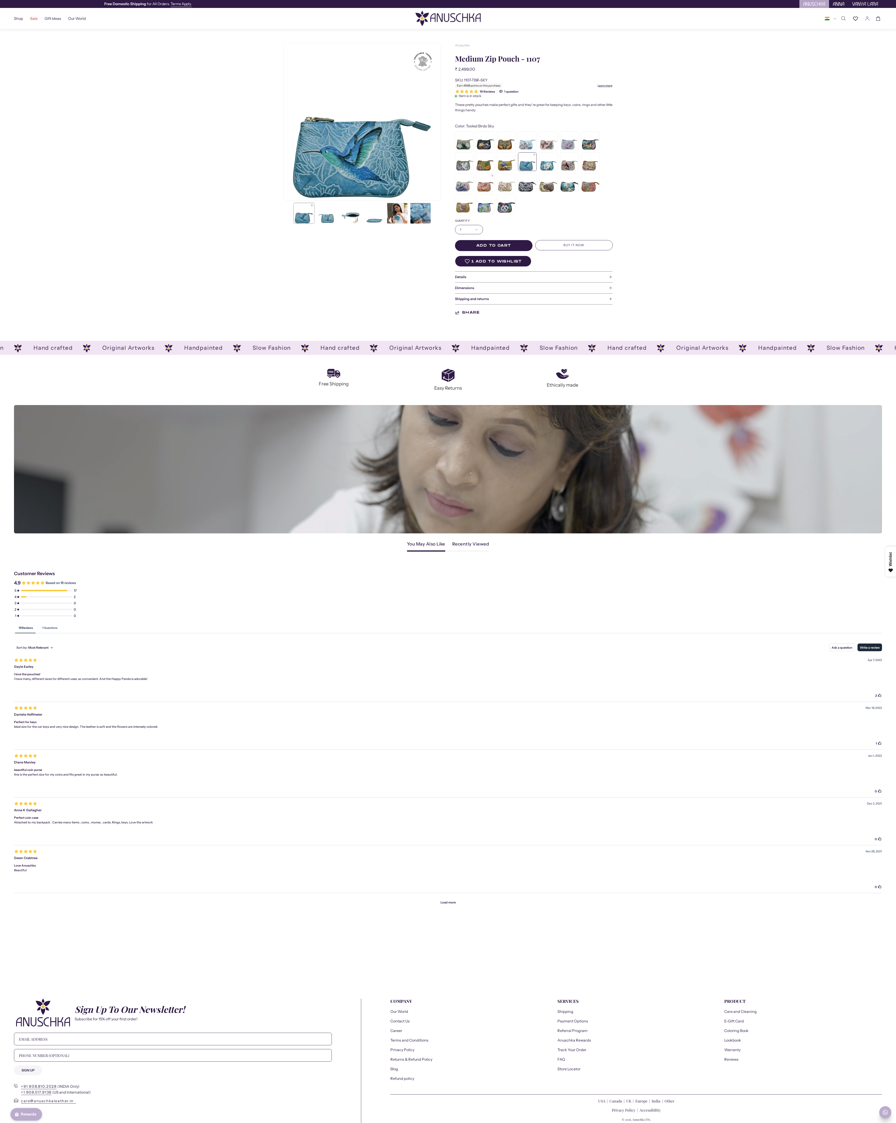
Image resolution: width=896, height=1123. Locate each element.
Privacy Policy (402, 1049)
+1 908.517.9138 (36, 1092)
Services (568, 1001)
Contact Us (400, 1021)
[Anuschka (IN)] (448, 18)
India (656, 1101)
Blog (394, 1069)
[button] (53, 18)
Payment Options (572, 1021)
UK (628, 1101)
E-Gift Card (734, 1021)
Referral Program (572, 1030)
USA (602, 1101)
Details (460, 277)
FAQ (561, 1059)
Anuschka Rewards (574, 1040)
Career (396, 1030)
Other (669, 1101)
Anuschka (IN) (641, 1119)
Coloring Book (736, 1030)
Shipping (565, 1011)
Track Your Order (571, 1049)
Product (735, 1001)
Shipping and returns (472, 299)
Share (471, 312)
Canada (616, 1101)
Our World (399, 1011)
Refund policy (402, 1078)
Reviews (731, 1059)
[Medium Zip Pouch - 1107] (304, 213)
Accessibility (650, 1110)
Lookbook (732, 1040)
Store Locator (569, 1069)
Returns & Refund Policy (411, 1059)
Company (401, 1001)
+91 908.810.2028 (39, 1086)
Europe (641, 1101)
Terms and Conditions (409, 1040)
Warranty (732, 1049)
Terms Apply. (314, 4)
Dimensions (464, 288)
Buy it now (574, 245)
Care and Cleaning (740, 1011)
